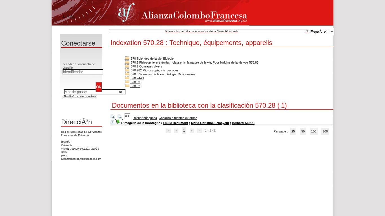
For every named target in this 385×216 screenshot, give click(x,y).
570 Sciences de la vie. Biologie (152, 58)
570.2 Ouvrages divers (146, 66)
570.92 (135, 86)
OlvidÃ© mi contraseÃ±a (79, 96)
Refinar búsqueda (145, 118)
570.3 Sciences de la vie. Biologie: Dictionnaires (163, 74)
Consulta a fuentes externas (178, 118)
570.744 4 (137, 78)
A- (64, 16)
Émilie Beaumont (175, 123)
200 (325, 131)
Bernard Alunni (243, 123)
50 (303, 131)
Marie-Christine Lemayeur (210, 123)
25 (293, 131)
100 (313, 131)
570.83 (135, 82)
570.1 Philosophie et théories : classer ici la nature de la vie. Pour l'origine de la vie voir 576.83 (194, 62)
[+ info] (112, 122)
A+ (72, 17)
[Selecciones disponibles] (128, 118)
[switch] (120, 91)
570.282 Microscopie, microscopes (154, 70)
